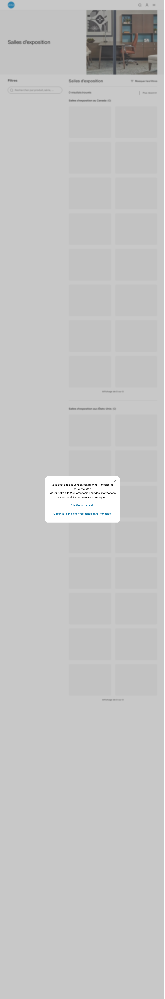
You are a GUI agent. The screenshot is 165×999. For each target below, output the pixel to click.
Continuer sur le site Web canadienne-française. (81, 514)
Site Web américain (81, 505)
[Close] (113, 481)
